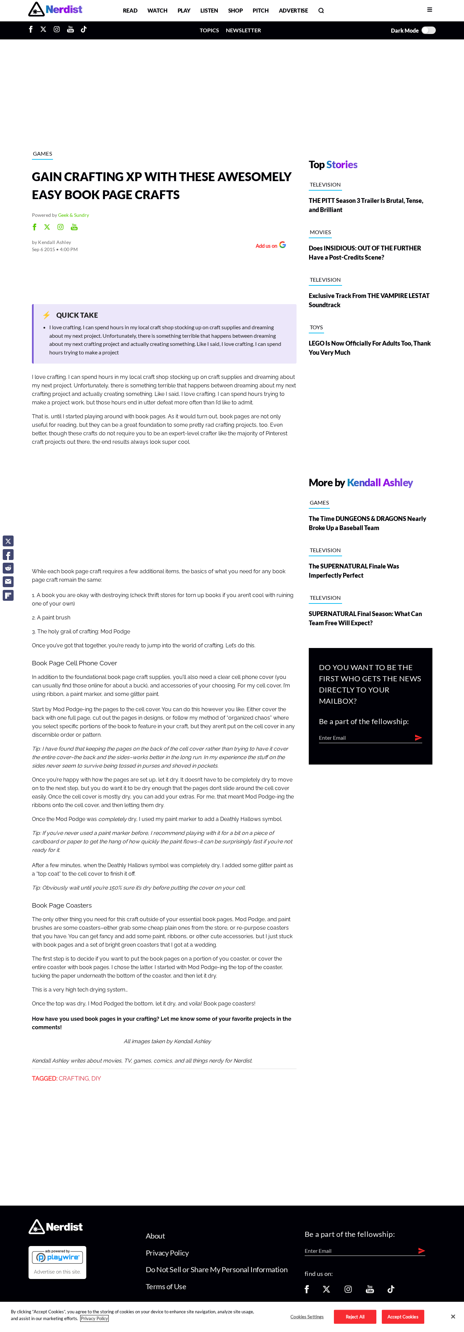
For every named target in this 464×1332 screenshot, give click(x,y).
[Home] (56, 1232)
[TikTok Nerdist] (83, 30)
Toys (316, 327)
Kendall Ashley (54, 242)
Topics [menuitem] (209, 30)
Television (325, 184)
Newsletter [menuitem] (243, 30)
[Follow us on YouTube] (370, 1291)
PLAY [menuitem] (184, 10)
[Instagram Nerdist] (57, 30)
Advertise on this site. (57, 1272)
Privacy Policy (167, 1252)
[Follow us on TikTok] (391, 1291)
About (155, 1235)
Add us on (264, 246)
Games (42, 153)
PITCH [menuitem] (260, 10)
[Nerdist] (55, 10)
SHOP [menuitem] (235, 10)
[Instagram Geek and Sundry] (60, 228)
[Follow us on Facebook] (307, 1291)
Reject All (355, 1316)
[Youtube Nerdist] (70, 30)
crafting (74, 1078)
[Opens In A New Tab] (57, 1256)
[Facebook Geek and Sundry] (34, 228)
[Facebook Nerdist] (32, 30)
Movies (320, 232)
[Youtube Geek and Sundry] (74, 228)
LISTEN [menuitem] (209, 10)
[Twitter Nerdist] (43, 30)
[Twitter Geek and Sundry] (47, 228)
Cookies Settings (307, 1316)
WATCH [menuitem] (157, 10)
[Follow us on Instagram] (348, 1291)
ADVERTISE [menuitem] (293, 10)
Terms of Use (166, 1286)
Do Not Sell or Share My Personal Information (217, 1269)
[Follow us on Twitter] (326, 1291)
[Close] (453, 1316)
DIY (96, 1078)
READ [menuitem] (130, 10)
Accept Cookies (403, 1316)
